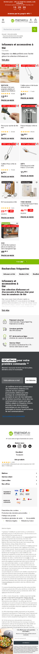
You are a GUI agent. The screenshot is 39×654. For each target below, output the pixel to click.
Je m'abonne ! (26, 642)
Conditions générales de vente (12, 518)
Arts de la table (12, 34)
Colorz (31, 521)
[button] (35, 21)
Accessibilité (30, 518)
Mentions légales (11, 521)
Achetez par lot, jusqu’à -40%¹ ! (19, 14)
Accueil (4, 34)
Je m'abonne (31, 380)
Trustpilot (19, 455)
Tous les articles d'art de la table (13, 36)
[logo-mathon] (19, 20)
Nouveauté (6, 223)
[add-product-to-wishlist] (17, 66)
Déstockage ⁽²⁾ (7, 182)
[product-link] (9, 82)
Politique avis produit (9, 516)
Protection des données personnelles (14, 513)
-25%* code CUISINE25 (10, 66)
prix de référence (23, 603)
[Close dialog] (37, 630)
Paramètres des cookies (10, 510)
